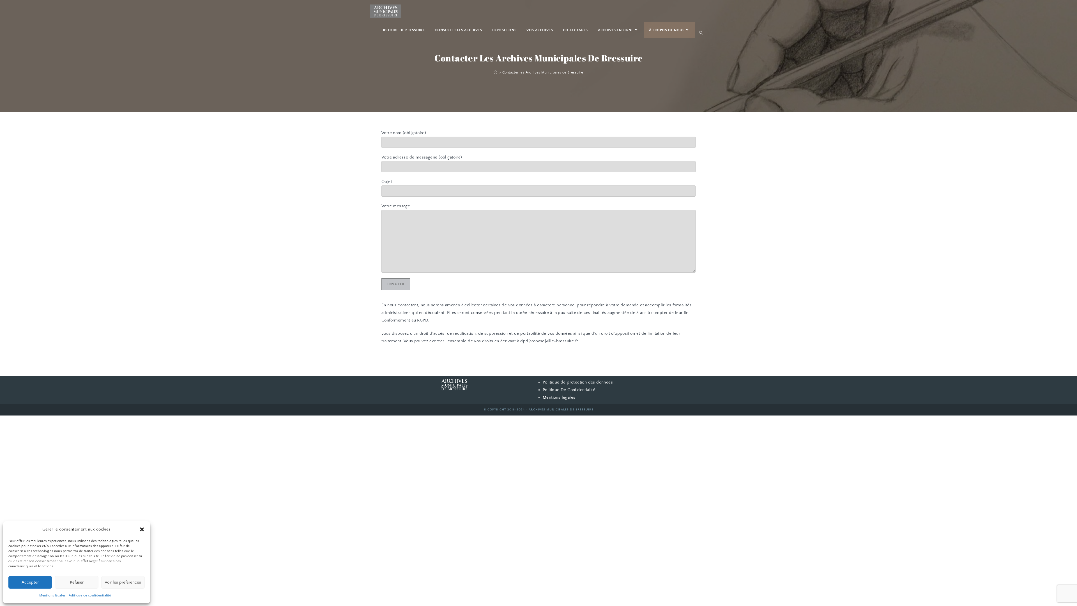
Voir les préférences (123, 582)
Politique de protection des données (578, 382)
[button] (142, 529)
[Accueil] (495, 72)
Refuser (77, 582)
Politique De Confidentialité (569, 389)
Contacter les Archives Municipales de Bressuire (542, 72)
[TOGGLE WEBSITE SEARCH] (701, 33)
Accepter (30, 582)
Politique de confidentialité (89, 595)
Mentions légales (52, 595)
